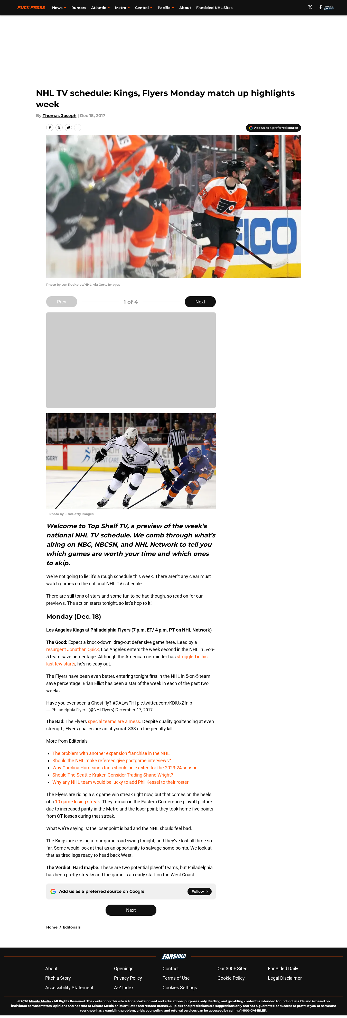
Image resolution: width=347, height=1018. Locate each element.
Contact (171, 968)
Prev (61, 301)
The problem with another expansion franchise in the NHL (111, 753)
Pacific (164, 7)
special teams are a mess (114, 721)
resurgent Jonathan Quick (72, 649)
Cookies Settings (180, 987)
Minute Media (40, 1001)
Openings (123, 968)
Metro (120, 7)
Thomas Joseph (60, 115)
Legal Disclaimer (285, 978)
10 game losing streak (77, 801)
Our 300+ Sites (232, 968)
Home (52, 927)
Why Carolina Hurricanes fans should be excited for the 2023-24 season (125, 767)
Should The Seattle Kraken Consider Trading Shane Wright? (112, 775)
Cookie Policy (231, 978)
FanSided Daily (283, 968)
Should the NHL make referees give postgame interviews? (111, 760)
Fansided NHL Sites (214, 7)
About (185, 7)
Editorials (71, 927)
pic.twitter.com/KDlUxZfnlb (164, 703)
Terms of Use (176, 978)
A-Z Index (124, 987)
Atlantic (98, 7)
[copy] (77, 127)
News (57, 7)
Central (142, 7)
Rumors (78, 7)
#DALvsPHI (124, 703)
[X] (310, 7)
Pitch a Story (58, 978)
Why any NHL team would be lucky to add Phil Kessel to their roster (120, 782)
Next (200, 301)
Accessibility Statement (69, 987)
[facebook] (321, 7)
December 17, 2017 (134, 710)
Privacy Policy (128, 978)
